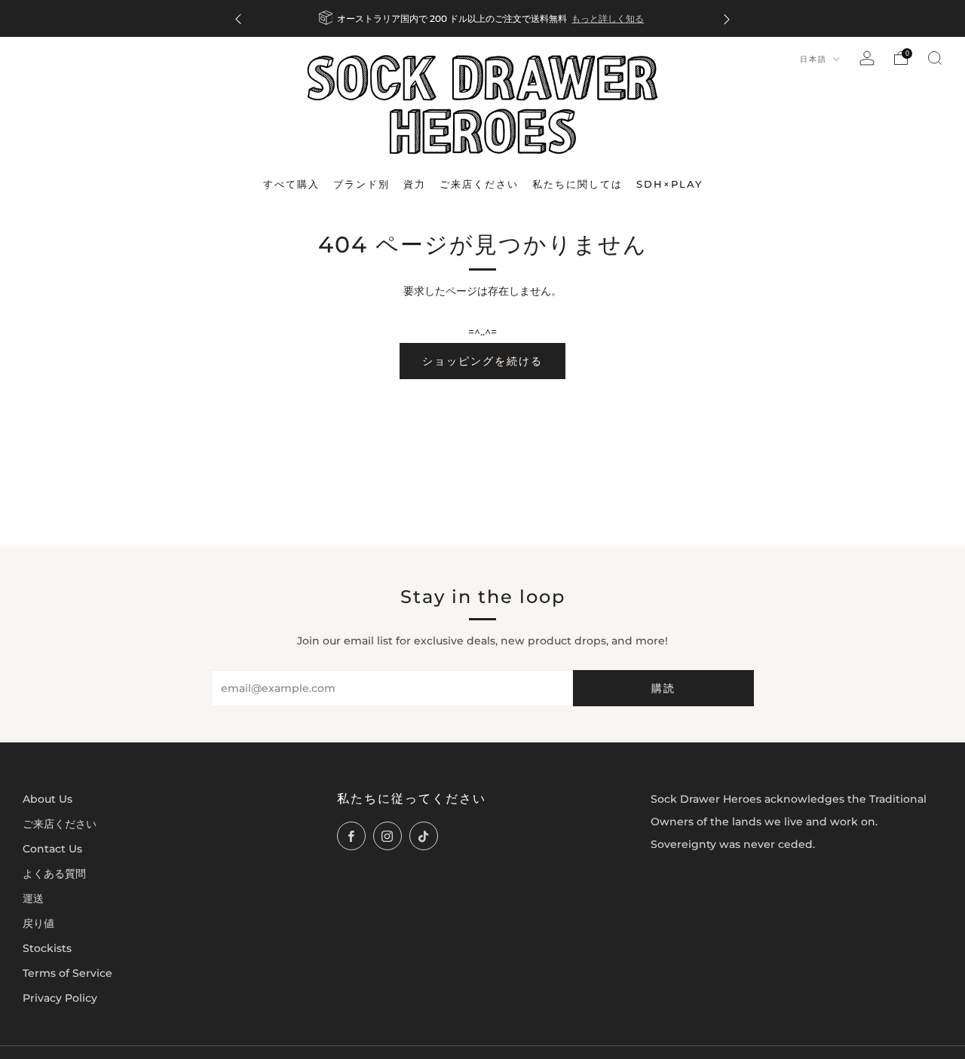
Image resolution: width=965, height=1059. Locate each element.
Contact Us (52, 848)
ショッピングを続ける (482, 361)
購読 (663, 688)
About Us (47, 799)
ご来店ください (59, 824)
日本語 (815, 59)
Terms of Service (67, 973)
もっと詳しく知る (607, 18)
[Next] (727, 18)
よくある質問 (54, 873)
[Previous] (238, 18)
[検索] (934, 58)
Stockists (47, 948)
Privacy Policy (60, 998)
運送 (33, 898)
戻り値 (38, 923)
